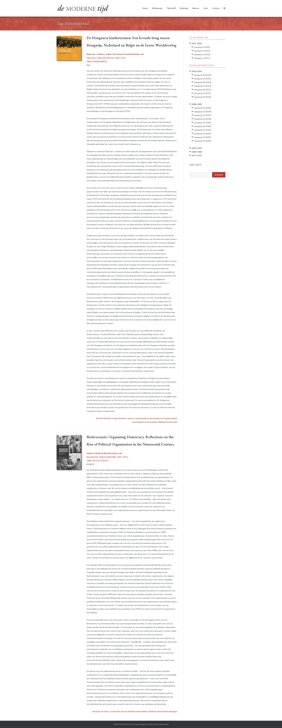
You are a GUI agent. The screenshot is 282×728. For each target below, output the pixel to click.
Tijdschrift (171, 8)
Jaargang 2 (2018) (202, 54)
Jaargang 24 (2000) (202, 141)
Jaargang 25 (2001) (202, 137)
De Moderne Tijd (126, 724)
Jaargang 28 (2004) (202, 126)
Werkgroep (157, 8)
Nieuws (195, 8)
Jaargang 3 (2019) (202, 50)
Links (205, 8)
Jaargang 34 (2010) (202, 97)
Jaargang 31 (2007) (202, 115)
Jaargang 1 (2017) (202, 58)
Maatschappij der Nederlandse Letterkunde (151, 724)
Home (145, 8)
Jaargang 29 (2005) (202, 122)
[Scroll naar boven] (274, 721)
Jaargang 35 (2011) (202, 93)
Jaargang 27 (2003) (202, 130)
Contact (216, 8)
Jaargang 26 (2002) (202, 133)
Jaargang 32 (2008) (202, 111)
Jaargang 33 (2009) (202, 108)
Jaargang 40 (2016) (202, 75)
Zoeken (219, 175)
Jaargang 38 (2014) (202, 82)
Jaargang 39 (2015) (202, 78)
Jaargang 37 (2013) (202, 86)
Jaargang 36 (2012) (202, 89)
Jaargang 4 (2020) (202, 47)
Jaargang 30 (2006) (202, 119)
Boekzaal (184, 8)
